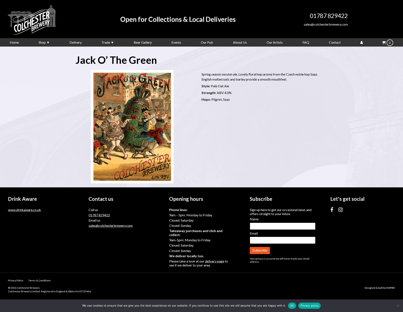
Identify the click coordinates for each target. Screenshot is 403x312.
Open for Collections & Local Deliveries (178, 19)
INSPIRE (390, 287)
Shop (42, 42)
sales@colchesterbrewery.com (326, 24)
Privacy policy (309, 305)
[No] (398, 306)
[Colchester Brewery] (39, 19)
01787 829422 (329, 15)
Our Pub (207, 42)
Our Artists (275, 42)
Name (254, 219)
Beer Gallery (143, 42)
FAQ (305, 42)
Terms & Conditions (39, 280)
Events (176, 42)
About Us (240, 42)
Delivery (75, 42)
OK (292, 305)
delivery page (214, 261)
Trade (105, 42)
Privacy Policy (15, 280)
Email (254, 233)
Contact (335, 42)
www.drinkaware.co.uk (24, 210)
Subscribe (259, 250)
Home (14, 42)
